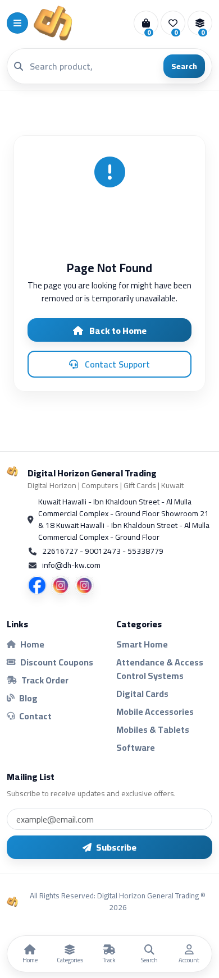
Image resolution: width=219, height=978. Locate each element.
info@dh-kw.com (71, 565)
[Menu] (17, 23)
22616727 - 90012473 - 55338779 (102, 551)
